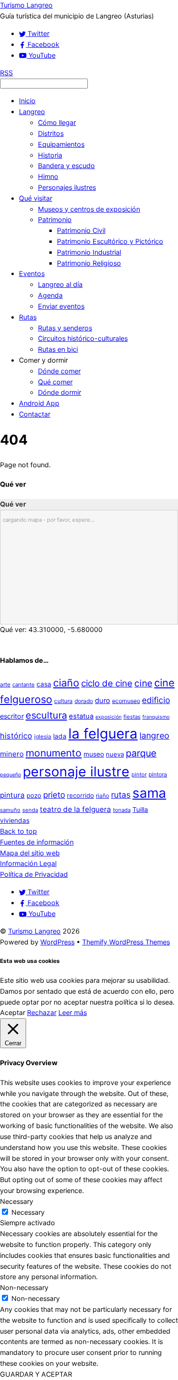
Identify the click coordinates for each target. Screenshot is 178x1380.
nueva (115, 754)
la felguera (103, 733)
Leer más (72, 1012)
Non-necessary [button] (24, 1287)
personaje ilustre (76, 771)
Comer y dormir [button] (43, 360)
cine (143, 683)
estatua (81, 716)
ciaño (66, 683)
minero (12, 753)
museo (94, 754)
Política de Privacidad (34, 874)
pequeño (10, 775)
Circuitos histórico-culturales (83, 338)
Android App (39, 403)
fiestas (132, 716)
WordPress (57, 942)
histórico (16, 735)
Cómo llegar (57, 122)
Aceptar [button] (12, 1012)
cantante (23, 684)
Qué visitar (35, 198)
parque (141, 753)
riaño (102, 795)
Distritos (51, 133)
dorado (84, 700)
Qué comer (55, 382)
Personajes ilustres (67, 187)
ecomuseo (126, 700)
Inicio (27, 101)
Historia (50, 155)
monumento (54, 753)
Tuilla (140, 809)
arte (5, 684)
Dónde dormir (59, 392)
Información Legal (28, 863)
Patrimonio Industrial (89, 252)
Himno (48, 176)
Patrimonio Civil (81, 230)
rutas (121, 795)
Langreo (32, 111)
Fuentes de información (37, 842)
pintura (12, 795)
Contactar (34, 414)
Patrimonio (55, 219)
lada (59, 736)
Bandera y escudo (66, 165)
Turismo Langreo (34, 931)
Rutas (28, 317)
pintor (139, 774)
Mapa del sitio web (30, 853)
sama (149, 793)
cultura (63, 700)
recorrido (80, 795)
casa (44, 684)
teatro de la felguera (75, 809)
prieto (54, 795)
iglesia (42, 736)
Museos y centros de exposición (89, 209)
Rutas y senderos (65, 328)
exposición (108, 717)
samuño (10, 810)
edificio (156, 700)
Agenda (50, 295)
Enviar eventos (61, 306)
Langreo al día (60, 284)
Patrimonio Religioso (89, 263)
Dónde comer (59, 371)
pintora (158, 774)
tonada (122, 810)
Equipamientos (61, 144)
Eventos (32, 273)
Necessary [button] (16, 1201)
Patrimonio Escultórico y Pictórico (110, 241)
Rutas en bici (58, 349)
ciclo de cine (106, 683)
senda (30, 810)
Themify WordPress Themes (126, 942)
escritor (12, 716)
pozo (34, 795)
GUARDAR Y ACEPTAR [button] (36, 1374)
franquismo (155, 717)
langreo (154, 735)
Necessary (28, 1212)
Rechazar (41, 1012)
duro (102, 700)
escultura (46, 715)
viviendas (14, 820)
